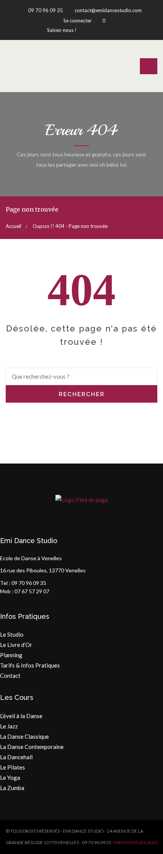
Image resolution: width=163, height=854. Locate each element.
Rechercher (82, 394)
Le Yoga (10, 777)
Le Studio (12, 634)
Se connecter (77, 21)
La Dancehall (16, 757)
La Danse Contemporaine (32, 746)
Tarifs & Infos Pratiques (30, 665)
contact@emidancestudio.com (108, 10)
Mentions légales (135, 842)
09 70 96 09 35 (45, 10)
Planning (11, 655)
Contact (10, 675)
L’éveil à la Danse (21, 715)
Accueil (13, 226)
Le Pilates (12, 767)
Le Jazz (9, 726)
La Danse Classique (24, 736)
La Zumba (12, 787)
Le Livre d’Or (16, 644)
